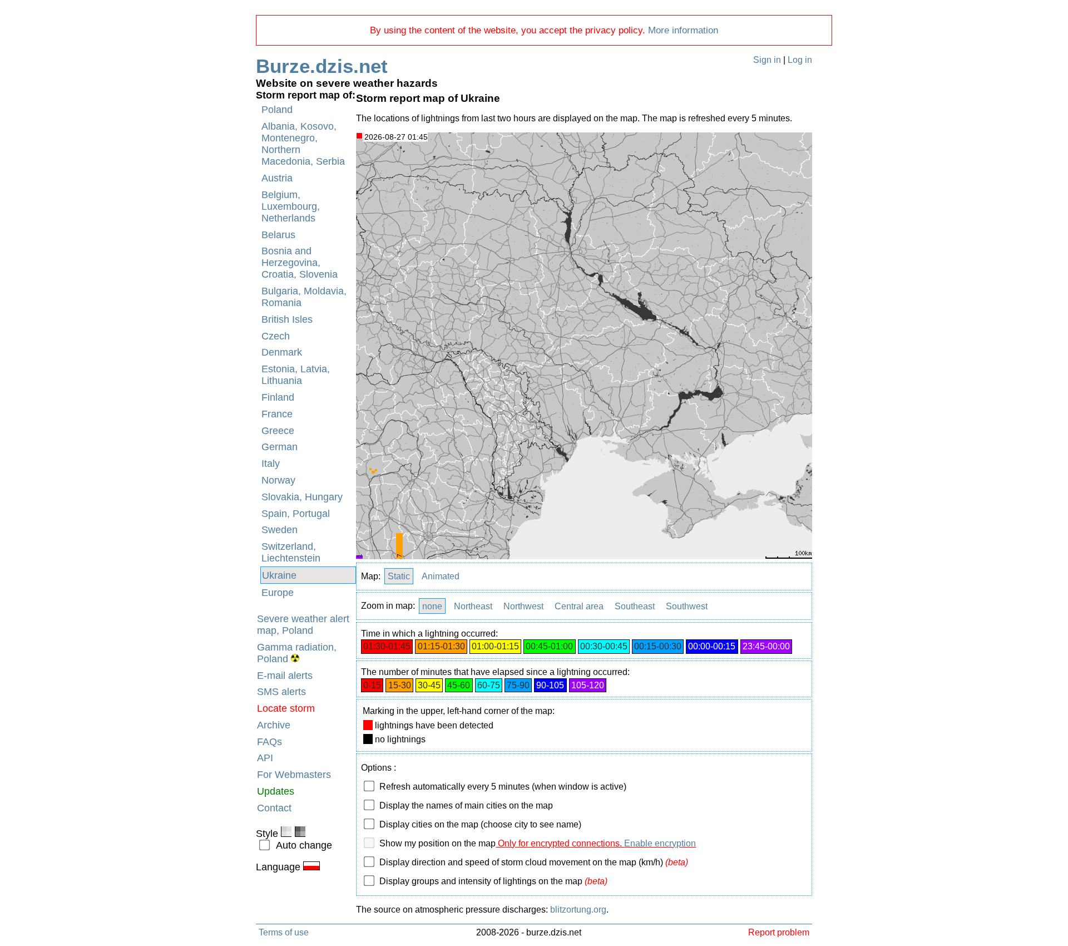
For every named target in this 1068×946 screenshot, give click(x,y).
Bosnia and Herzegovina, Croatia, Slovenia (299, 262)
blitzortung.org (578, 909)
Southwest (687, 605)
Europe (277, 592)
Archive (273, 725)
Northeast (473, 605)
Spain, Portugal (295, 513)
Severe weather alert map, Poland (303, 624)
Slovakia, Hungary (302, 496)
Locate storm (286, 708)
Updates (275, 791)
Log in (800, 60)
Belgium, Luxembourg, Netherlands (290, 206)
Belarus (278, 234)
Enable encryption (660, 843)
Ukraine (279, 575)
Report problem (778, 932)
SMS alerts (281, 691)
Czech (275, 336)
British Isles (287, 319)
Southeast (635, 605)
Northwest (523, 605)
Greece (277, 430)
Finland (277, 397)
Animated (440, 576)
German (279, 446)
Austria (277, 178)
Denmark (281, 352)
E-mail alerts (285, 675)
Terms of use (284, 932)
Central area (579, 605)
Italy (270, 463)
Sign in (767, 60)
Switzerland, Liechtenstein (290, 552)
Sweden (279, 529)
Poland (277, 109)
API (265, 757)
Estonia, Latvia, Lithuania (295, 374)
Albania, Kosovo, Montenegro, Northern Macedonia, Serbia (303, 144)
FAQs (269, 741)
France (277, 414)
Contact (274, 808)
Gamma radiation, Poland (297, 653)
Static (399, 576)
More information (683, 30)
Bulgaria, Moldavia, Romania (304, 296)
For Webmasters (294, 774)
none (432, 605)
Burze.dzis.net (322, 66)
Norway (278, 480)
